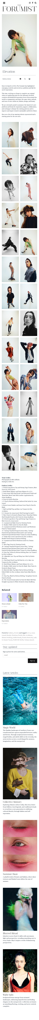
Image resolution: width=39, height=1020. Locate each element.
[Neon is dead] (9, 597)
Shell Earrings (24, 513)
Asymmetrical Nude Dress (11, 523)
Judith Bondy (17, 637)
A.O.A (29, 633)
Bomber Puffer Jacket (10, 525)
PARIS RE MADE (18, 640)
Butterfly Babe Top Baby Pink (12, 570)
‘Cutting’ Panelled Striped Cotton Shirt (15, 531)
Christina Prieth (17, 635)
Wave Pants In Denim (9, 515)
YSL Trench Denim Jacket (11, 580)
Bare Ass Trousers (22, 509)
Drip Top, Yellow (9, 552)
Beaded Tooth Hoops (8, 538)
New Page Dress (9, 544)
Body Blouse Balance (9, 491)
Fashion (5, 79)
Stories (9, 79)
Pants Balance (22, 491)
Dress (5, 499)
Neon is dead (6, 604)
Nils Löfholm (15, 480)
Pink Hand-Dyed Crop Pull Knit (13, 560)
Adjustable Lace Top (10, 556)
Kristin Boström (27, 637)
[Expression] (9, 614)
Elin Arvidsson (27, 635)
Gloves (20, 536)
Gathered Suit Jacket (25, 501)
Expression (5, 621)
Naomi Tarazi (7, 640)
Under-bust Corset (9, 536)
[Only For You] (26, 597)
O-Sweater (6, 513)
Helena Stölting (7, 637)
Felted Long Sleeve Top (10, 487)
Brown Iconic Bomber (9, 505)
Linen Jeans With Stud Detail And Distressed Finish (18, 493)
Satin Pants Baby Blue (27, 572)
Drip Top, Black (8, 576)
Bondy (9, 635)
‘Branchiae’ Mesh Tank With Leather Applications (17, 495)
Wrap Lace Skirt (23, 556)
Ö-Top (5, 501)
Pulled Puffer (6, 572)
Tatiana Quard (29, 640)
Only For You (23, 604)
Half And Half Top (8, 509)
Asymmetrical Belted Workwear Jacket (15, 527)
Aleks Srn (11, 482)
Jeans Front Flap (24, 505)
